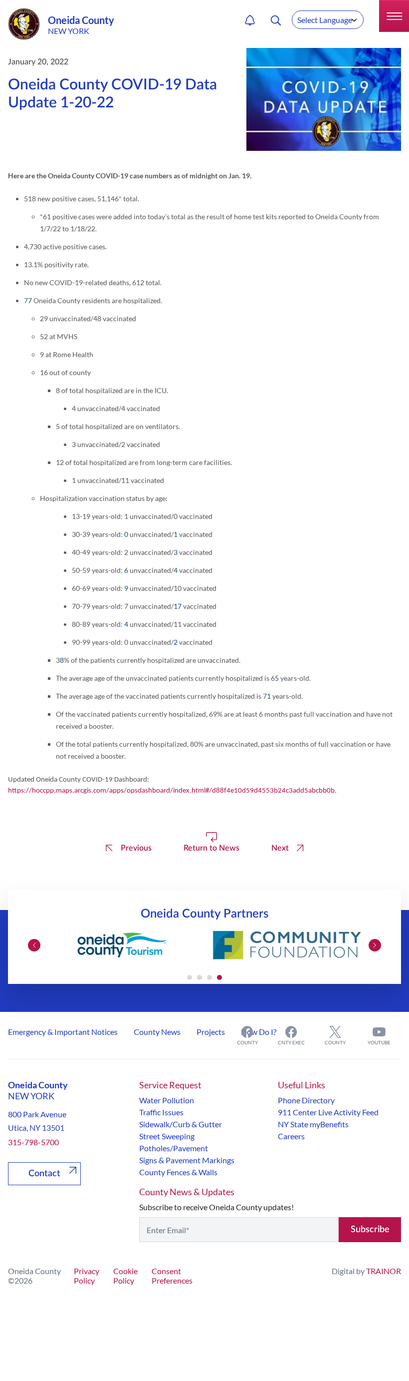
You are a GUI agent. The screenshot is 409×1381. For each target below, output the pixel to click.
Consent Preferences (172, 1275)
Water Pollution (166, 1100)
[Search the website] (275, 20)
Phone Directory (306, 1100)
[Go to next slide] (375, 945)
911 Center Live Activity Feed (328, 1112)
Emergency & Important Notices (63, 1031)
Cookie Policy (125, 1275)
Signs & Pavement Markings (186, 1160)
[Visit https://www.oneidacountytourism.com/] (122, 945)
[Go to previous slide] (34, 945)
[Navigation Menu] (394, 16)
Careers (291, 1136)
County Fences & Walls (178, 1172)
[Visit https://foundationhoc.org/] (287, 945)
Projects (211, 1031)
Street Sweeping (167, 1136)
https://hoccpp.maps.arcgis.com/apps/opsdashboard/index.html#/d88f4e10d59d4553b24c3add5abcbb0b (171, 791)
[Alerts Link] (250, 20)
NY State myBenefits (313, 1124)
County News (157, 1031)
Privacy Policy (86, 1275)
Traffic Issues (161, 1112)
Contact (44, 1173)
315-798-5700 (33, 1142)
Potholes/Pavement (173, 1148)
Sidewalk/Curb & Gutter (180, 1124)
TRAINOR (383, 1271)
